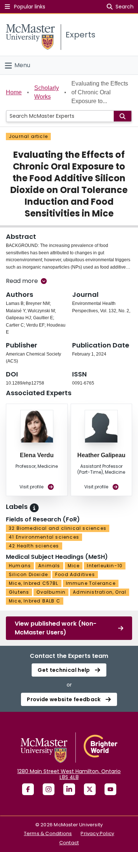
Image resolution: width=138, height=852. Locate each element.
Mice (74, 565)
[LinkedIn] (69, 789)
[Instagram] (48, 789)
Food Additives (75, 574)
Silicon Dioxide (28, 574)
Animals (49, 565)
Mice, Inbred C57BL (34, 583)
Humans (20, 565)
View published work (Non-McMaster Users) (55, 628)
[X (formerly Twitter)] (90, 789)
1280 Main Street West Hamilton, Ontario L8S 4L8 (69, 774)
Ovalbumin (51, 592)
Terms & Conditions (48, 833)
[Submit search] (122, 116)
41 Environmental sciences (44, 537)
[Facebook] (28, 789)
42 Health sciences (34, 546)
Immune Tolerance (91, 583)
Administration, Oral (99, 592)
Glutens (19, 592)
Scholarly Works (46, 92)
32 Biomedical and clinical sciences (57, 528)
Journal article (28, 136)
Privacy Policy (97, 833)
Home (14, 92)
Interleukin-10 (105, 565)
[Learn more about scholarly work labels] (34, 507)
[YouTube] (110, 789)
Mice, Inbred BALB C (34, 601)
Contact (69, 842)
